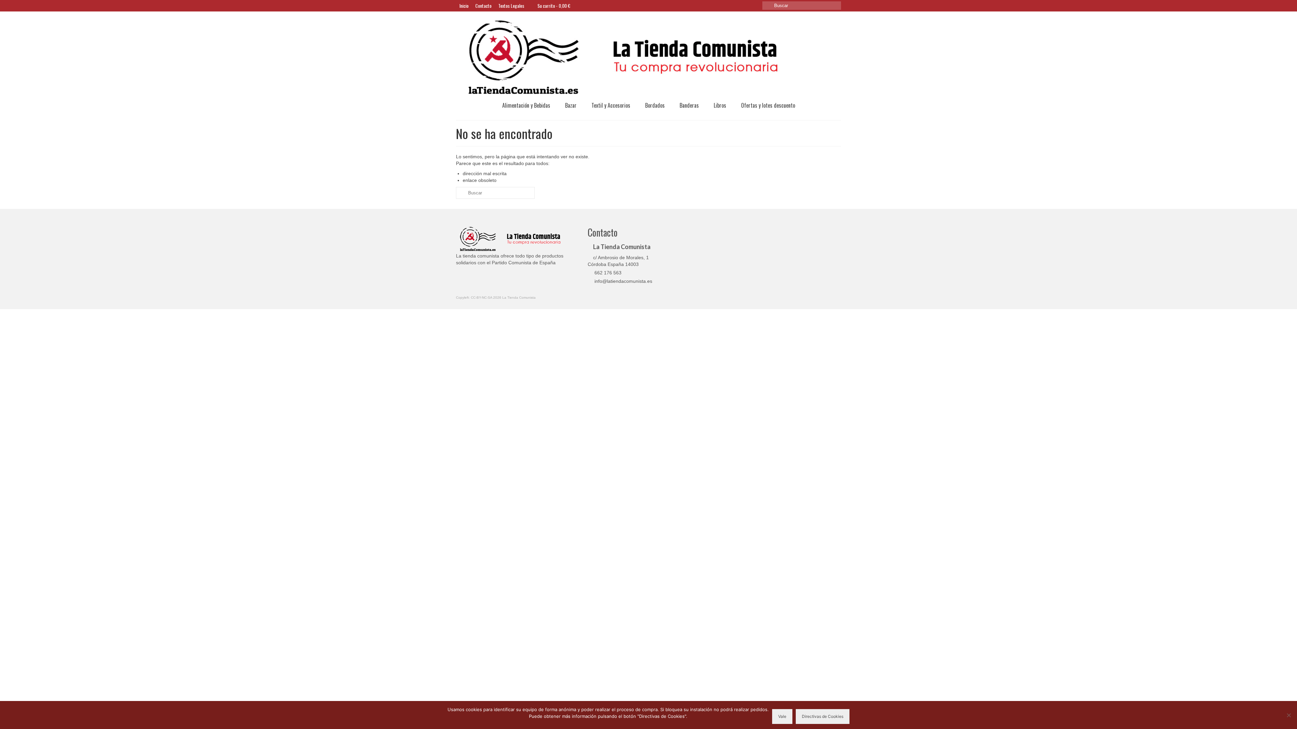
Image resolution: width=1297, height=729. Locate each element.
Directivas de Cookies (822, 716)
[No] (1288, 715)
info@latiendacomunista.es (622, 281)
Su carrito (553, 5)
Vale (782, 716)
